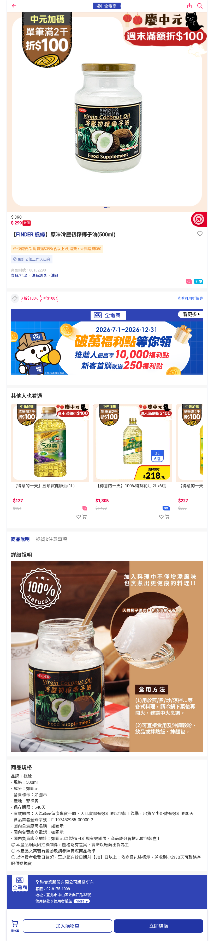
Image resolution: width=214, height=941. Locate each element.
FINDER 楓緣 (30, 234)
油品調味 (39, 275)
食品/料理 (19, 275)
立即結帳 (158, 926)
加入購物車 (67, 926)
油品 (54, 275)
